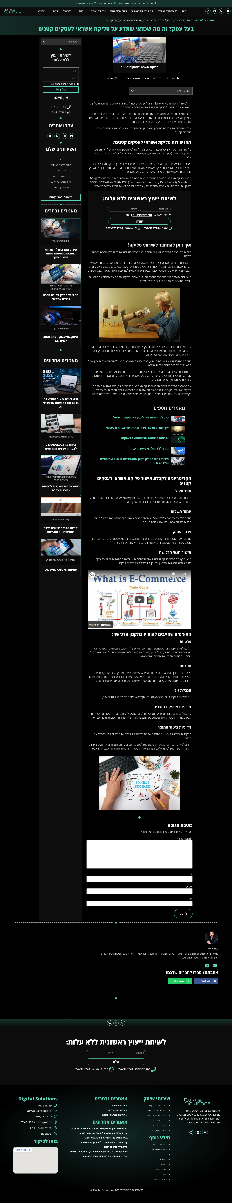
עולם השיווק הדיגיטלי (192, 20)
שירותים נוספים (98, 11)
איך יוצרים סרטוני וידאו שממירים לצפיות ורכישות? (137, 428)
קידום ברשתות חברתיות (142, 11)
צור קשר (41, 11)
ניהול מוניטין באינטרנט (61, 181)
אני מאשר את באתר (147, 215)
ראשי (184, 11)
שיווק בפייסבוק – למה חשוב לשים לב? (60, 339)
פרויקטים (67, 11)
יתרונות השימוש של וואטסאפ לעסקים (145, 438)
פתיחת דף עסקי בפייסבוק (61, 570)
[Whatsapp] (221, 11)
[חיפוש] (44, 42)
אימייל (189, 886)
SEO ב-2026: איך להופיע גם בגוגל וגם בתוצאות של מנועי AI (61, 403)
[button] (132, 90)
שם (191, 874)
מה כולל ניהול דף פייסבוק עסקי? (148, 448)
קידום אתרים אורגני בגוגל (60, 170)
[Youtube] (228, 11)
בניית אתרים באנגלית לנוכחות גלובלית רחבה (61, 488)
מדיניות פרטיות (142, 215)
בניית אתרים (61, 159)
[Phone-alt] (109, 1023)
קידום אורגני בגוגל (118, 11)
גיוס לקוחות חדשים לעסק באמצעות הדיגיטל (141, 417)
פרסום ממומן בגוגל (61, 176)
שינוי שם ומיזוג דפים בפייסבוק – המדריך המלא (105, 1156)
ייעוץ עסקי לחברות (61, 187)
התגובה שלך (184, 838)
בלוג (81, 11)
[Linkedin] (71, 136)
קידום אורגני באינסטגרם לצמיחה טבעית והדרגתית (61, 446)
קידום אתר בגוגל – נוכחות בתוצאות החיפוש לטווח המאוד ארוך (61, 253)
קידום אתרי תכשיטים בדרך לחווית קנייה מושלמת (60, 530)
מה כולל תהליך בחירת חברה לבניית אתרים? (60, 297)
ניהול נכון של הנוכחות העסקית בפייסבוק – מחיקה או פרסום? (99, 1151)
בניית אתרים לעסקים (167, 11)
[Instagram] (208, 11)
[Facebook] (214, 11)
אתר (190, 899)
